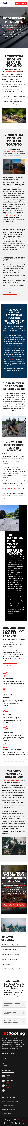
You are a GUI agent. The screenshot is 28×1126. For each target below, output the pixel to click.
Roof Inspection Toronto (9, 959)
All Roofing (9, 359)
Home (4, 1058)
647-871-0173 (9, 1077)
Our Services (6, 1062)
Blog (4, 1064)
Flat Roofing (6, 964)
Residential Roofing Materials (11, 969)
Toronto (10, 151)
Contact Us (6, 1065)
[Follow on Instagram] (8, 1123)
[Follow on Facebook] (4, 1123)
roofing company (10, 488)
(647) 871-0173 (21, 3)
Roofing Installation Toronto (11, 954)
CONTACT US (10, 293)
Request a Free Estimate (14, 905)
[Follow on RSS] (23, 1123)
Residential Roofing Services (11, 945)
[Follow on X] (12, 1123)
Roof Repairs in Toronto (9, 950)
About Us (5, 1060)
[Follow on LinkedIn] (15, 1123)
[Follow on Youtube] (19, 1123)
